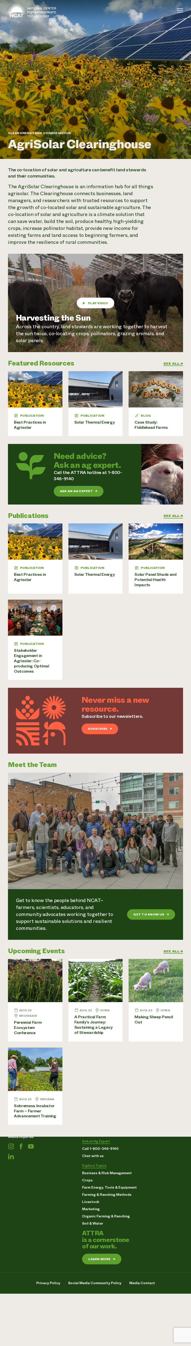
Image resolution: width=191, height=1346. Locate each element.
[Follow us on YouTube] (31, 1146)
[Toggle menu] (180, 10)
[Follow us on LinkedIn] (11, 1156)
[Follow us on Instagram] (11, 1146)
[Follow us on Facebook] (21, 1146)
